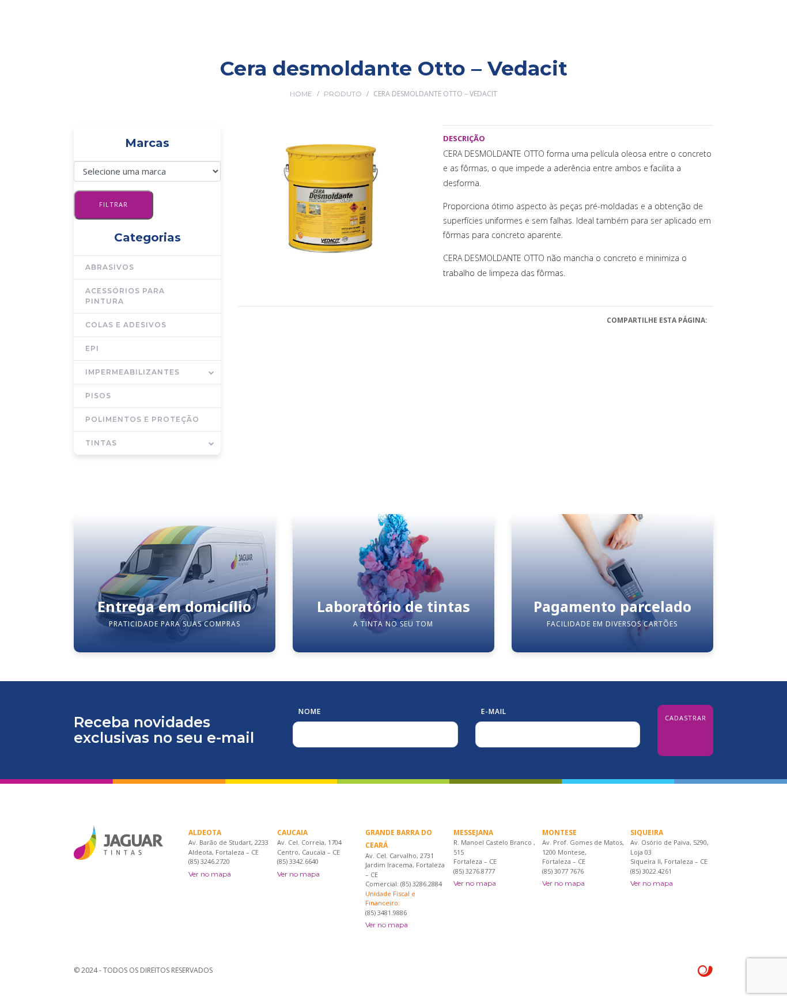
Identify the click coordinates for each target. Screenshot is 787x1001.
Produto (343, 93)
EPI (92, 348)
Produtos (367, 76)
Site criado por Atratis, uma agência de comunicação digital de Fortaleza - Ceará (705, 971)
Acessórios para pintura (125, 295)
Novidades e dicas (560, 76)
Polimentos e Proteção (142, 419)
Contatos (635, 76)
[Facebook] (692, 76)
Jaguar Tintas (300, 76)
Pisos (98, 395)
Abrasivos (109, 267)
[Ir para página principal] (118, 29)
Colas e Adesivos (126, 324)
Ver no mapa (209, 874)
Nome (309, 711)
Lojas (416, 76)
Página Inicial (226, 76)
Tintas (101, 443)
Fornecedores (474, 76)
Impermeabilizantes (132, 372)
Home (301, 93)
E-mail (493, 711)
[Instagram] (709, 76)
